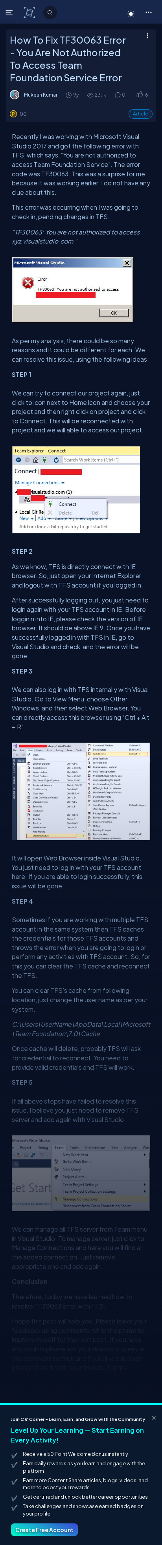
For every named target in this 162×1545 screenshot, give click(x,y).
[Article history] (69, 95)
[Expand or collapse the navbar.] (10, 12)
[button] (148, 12)
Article (140, 114)
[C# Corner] (30, 12)
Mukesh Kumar (40, 95)
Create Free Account (44, 1529)
